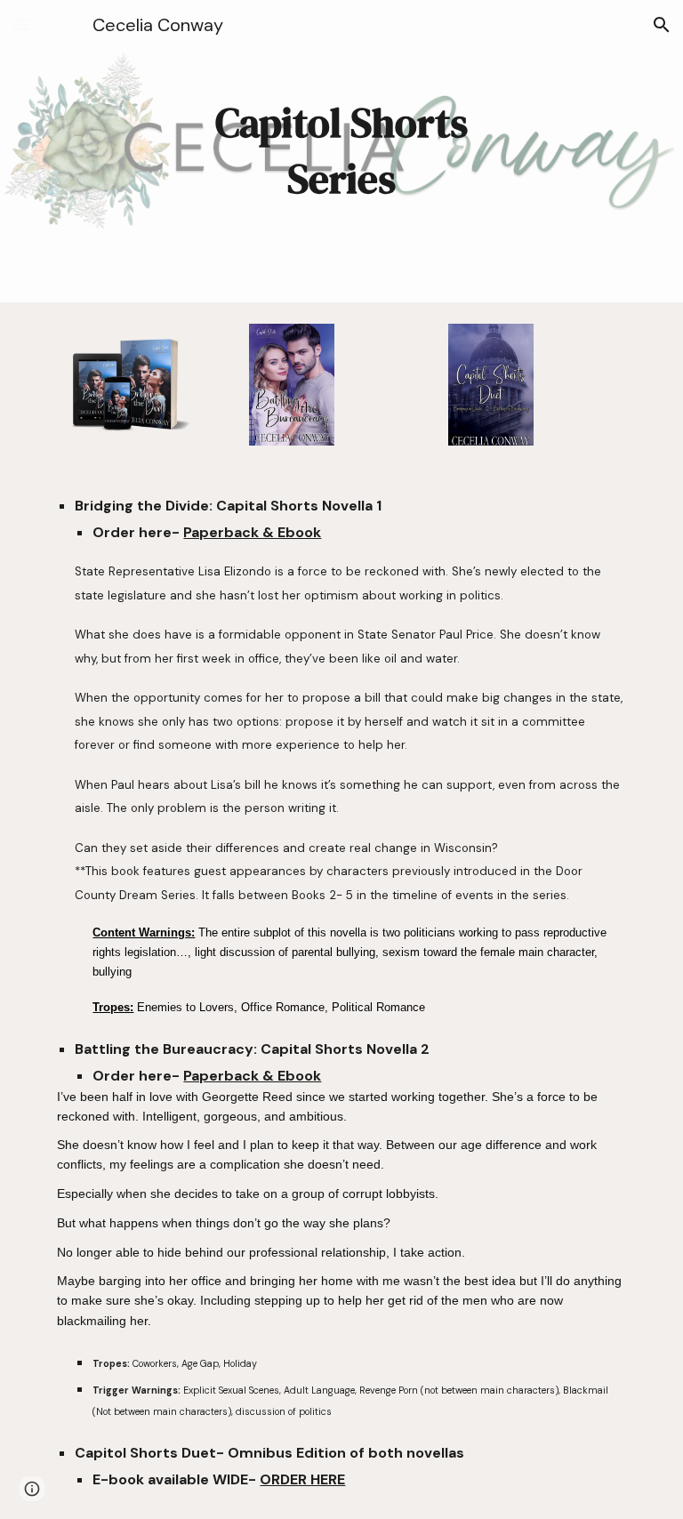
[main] (341, 150)
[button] (21, 24)
